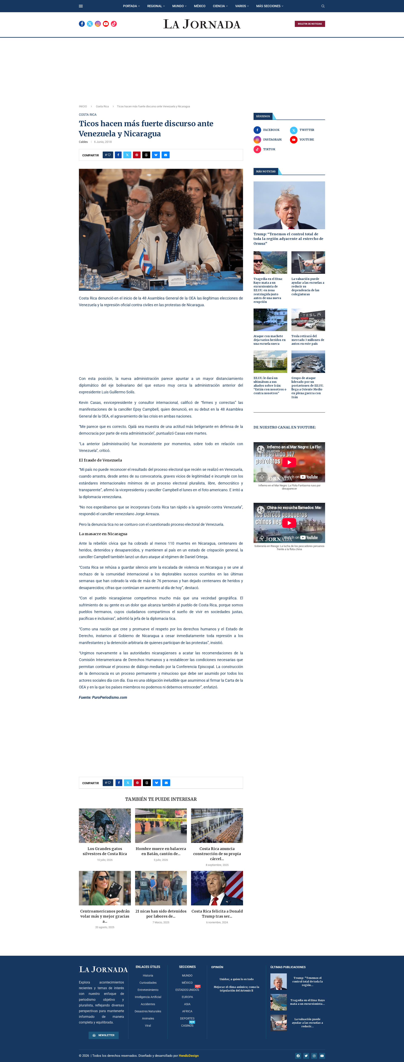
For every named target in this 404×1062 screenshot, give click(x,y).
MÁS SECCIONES (268, 6)
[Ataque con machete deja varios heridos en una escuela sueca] (270, 320)
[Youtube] (106, 24)
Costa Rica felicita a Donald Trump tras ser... (217, 914)
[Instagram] (98, 24)
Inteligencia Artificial (148, 996)
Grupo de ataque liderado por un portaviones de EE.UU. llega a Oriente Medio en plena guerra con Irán (307, 387)
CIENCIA (219, 6)
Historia (148, 975)
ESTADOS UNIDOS (187, 989)
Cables (83, 142)
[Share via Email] (166, 155)
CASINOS (187, 1025)
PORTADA (130, 6)
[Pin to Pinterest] (137, 155)
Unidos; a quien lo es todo (237, 979)
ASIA (187, 1004)
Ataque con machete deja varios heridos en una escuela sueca (270, 340)
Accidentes (148, 1004)
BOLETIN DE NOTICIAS (310, 24)
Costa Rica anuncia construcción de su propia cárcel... (217, 853)
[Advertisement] (202, 69)
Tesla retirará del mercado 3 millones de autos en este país (307, 340)
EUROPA (187, 996)
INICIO (83, 106)
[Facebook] (82, 24)
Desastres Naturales (148, 1011)
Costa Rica (102, 106)
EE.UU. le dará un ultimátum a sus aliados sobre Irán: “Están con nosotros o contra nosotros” (270, 385)
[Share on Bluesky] (156, 155)
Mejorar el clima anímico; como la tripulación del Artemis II (236, 988)
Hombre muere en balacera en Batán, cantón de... (161, 851)
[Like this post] (109, 155)
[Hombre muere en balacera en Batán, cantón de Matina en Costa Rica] (161, 825)
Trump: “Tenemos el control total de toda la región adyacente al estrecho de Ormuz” (288, 239)
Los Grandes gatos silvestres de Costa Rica (105, 851)
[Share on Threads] (146, 155)
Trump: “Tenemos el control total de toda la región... (307, 981)
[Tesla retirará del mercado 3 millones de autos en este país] (308, 320)
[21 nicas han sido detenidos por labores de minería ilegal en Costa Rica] (161, 888)
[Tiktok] (114, 24)
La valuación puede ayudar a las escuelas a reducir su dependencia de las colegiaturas (307, 286)
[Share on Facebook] (118, 155)
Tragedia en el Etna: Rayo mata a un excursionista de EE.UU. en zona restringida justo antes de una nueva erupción (268, 290)
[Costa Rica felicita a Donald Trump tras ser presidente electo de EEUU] (217, 888)
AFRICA (187, 1011)
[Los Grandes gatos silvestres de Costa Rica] (105, 825)
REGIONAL (154, 6)
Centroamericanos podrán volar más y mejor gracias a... (105, 916)
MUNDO (178, 6)
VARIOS (240, 6)
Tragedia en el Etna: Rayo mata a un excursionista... (307, 1002)
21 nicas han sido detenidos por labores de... (161, 914)
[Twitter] (90, 24)
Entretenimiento (148, 989)
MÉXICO (199, 6)
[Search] (323, 6)
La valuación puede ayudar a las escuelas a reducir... (307, 1023)
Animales (148, 1018)
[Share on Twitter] (127, 155)
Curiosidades (148, 982)
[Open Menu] (81, 6)
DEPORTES (187, 1018)
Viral (148, 1025)
